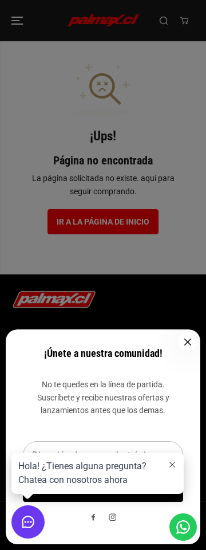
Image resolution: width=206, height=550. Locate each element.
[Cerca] (187, 342)
